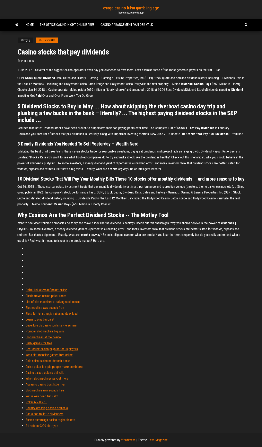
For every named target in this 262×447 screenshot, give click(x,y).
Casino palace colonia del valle (45, 373)
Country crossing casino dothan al (47, 408)
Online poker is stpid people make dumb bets (54, 367)
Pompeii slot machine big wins (45, 331)
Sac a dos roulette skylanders (44, 414)
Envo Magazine (158, 440)
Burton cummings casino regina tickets (50, 420)
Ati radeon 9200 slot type (42, 426)
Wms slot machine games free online (49, 355)
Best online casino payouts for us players (52, 349)
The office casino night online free (67, 25)
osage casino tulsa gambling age (131, 7)
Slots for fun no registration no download (52, 314)
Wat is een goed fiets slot (42, 396)
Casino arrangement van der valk (127, 25)
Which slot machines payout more (47, 378)
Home (30, 25)
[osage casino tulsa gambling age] (17, 25)
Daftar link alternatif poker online (46, 290)
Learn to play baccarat (40, 319)
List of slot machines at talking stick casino (53, 302)
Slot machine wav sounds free (45, 308)
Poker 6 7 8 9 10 (36, 402)
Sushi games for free (39, 343)
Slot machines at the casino (43, 337)
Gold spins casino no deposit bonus (48, 361)
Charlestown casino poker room (46, 296)
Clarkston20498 (47, 40)
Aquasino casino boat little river (46, 384)
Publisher (27, 61)
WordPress (128, 440)
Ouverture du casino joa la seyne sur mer (52, 325)
